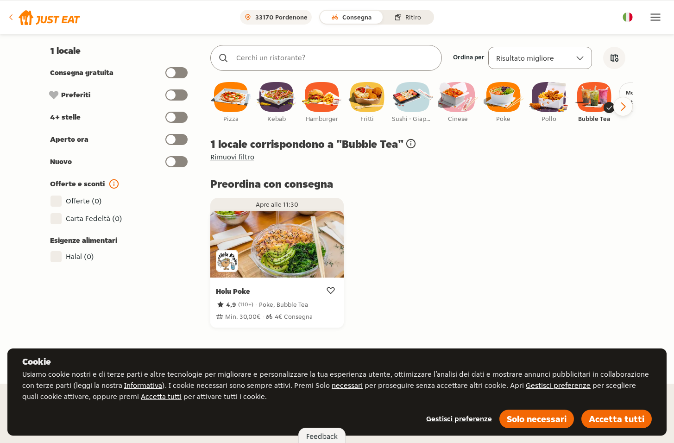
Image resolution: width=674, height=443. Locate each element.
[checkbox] (231, 102)
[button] (43, 17)
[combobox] (335, 57)
